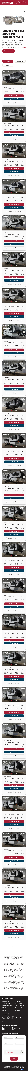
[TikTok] (12, 1017)
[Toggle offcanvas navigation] (24, 2)
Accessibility (8, 1069)
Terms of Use (7, 1067)
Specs (7, 65)
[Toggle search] (20, 2)
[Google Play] (17, 1028)
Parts (4, 1010)
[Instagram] (8, 1017)
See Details (15, 98)
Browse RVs (6, 1001)
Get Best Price (15, 95)
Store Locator (7, 1005)
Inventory (7, 61)
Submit (14, 1058)
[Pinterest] (3, 1021)
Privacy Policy (15, 1067)
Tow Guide (6, 1003)
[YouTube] (16, 1017)
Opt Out (21, 1067)
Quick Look (19, 102)
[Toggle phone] (17, 2)
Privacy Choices (16, 1069)
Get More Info (8, 51)
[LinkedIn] (20, 1017)
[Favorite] (24, 83)
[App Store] (6, 1028)
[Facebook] (3, 1017)
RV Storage (18, 1003)
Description (20, 61)
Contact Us (18, 1008)
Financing (18, 1001)
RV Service (6, 1008)
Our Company (19, 1005)
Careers (17, 1010)
